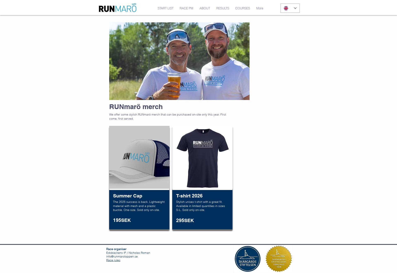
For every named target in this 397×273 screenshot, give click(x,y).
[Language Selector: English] (290, 8)
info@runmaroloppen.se (122, 256)
